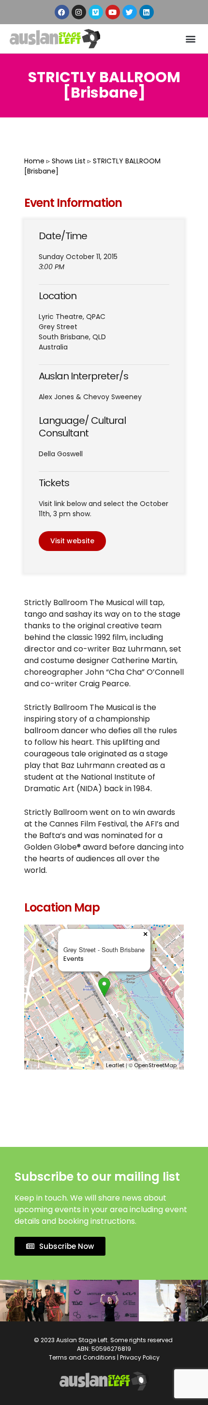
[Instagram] (79, 12)
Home (34, 161)
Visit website (72, 541)
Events (73, 958)
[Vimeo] (96, 12)
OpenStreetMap (155, 1065)
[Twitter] (129, 12)
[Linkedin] (146, 12)
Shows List (69, 161)
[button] (190, 38)
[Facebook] (62, 12)
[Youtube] (112, 12)
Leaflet (115, 1065)
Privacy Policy (140, 1357)
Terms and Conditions (82, 1357)
